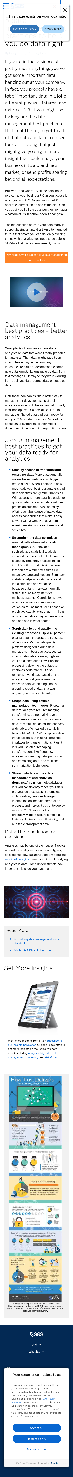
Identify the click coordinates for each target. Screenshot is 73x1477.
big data (45, 1053)
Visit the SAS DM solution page (32, 950)
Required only (36, 1439)
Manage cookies (36, 1449)
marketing (32, 1057)
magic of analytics (17, 859)
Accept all (37, 1428)
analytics (33, 1053)
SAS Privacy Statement (26, 1463)
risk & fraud (52, 1057)
